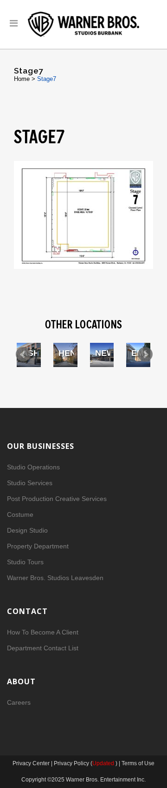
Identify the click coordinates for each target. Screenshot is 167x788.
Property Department (38, 546)
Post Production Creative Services (57, 498)
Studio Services (29, 483)
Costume (20, 514)
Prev (23, 354)
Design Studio (27, 530)
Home (22, 78)
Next (145, 354)
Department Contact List (42, 648)
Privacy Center (32, 763)
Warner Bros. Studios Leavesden (55, 577)
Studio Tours (25, 562)
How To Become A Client (42, 632)
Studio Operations (33, 467)
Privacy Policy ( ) (85, 763)
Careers (19, 702)
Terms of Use (138, 763)
